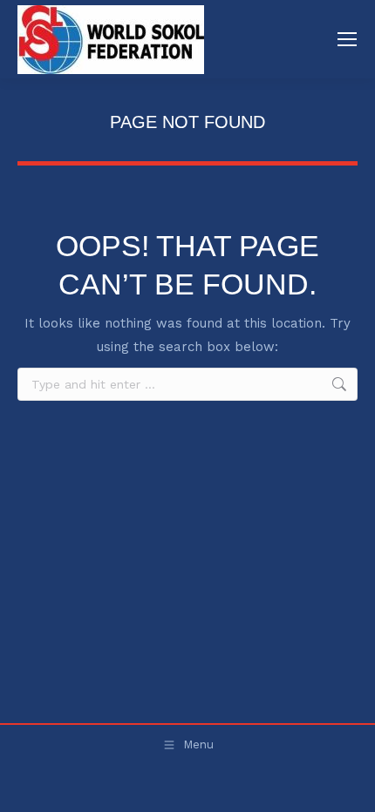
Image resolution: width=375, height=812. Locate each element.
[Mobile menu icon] (347, 39)
